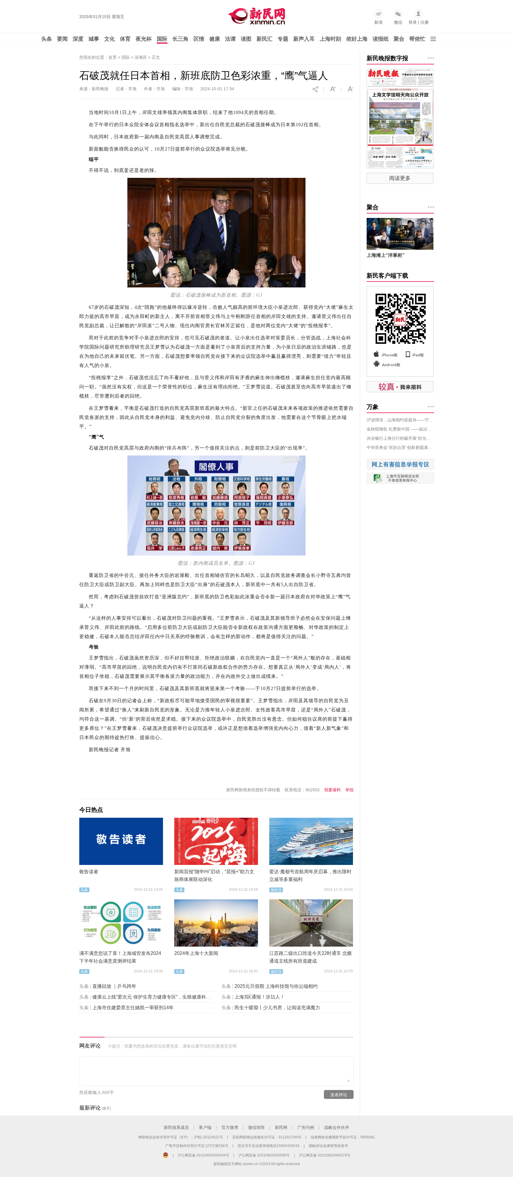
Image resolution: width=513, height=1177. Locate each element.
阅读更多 (400, 178)
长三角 (180, 39)
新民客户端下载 (387, 275)
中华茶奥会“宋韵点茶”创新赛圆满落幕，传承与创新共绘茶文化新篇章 (400, 447)
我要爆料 (332, 789)
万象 (373, 407)
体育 (125, 39)
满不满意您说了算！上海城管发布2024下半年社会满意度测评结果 (120, 957)
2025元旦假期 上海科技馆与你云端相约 (276, 986)
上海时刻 (330, 39)
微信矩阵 (256, 1127)
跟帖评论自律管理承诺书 (328, 1146)
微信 (398, 22)
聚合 (399, 39)
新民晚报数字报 (387, 58)
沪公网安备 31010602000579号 (324, 1155)
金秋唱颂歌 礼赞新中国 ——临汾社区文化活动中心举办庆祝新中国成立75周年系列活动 (400, 429)
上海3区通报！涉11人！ (260, 996)
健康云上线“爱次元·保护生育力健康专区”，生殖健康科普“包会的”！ (162, 996)
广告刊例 (305, 1127)
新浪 (378, 22)
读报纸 (381, 39)
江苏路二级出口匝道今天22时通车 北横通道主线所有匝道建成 (310, 957)
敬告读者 (88, 871)
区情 (199, 39)
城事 (93, 39)
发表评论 (338, 1094)
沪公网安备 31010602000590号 (264, 1155)
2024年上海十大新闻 (196, 953)
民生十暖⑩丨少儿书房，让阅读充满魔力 (277, 1007)
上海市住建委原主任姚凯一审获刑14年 (133, 1007)
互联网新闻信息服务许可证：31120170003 (266, 1137)
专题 (283, 39)
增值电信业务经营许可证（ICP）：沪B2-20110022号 (180, 1137)
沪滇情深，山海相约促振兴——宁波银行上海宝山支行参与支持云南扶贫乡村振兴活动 (400, 419)
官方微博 (229, 1127)
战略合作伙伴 (336, 1127)
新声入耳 (304, 39)
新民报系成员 (176, 1127)
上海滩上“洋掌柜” (386, 255)
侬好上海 (357, 39)
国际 (162, 39)
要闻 (62, 39)
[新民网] (255, 14)
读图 (246, 39)
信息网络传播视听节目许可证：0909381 (343, 1137)
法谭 (230, 39)
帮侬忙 (417, 39)
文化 (109, 39)
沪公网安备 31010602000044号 (203, 1155)
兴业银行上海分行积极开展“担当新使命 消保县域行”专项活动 (400, 438)
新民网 (281, 1127)
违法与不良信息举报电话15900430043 (269, 1146)
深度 (78, 39)
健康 (214, 39)
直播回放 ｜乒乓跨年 (114, 986)
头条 (46, 39)
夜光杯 (144, 39)
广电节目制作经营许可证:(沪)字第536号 (196, 1146)
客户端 (205, 1127)
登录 (412, 22)
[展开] (106, 1108)
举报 (349, 789)
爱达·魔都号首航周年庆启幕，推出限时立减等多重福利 (310, 875)
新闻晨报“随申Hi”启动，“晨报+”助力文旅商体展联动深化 (214, 875)
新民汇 (264, 39)
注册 (424, 22)
